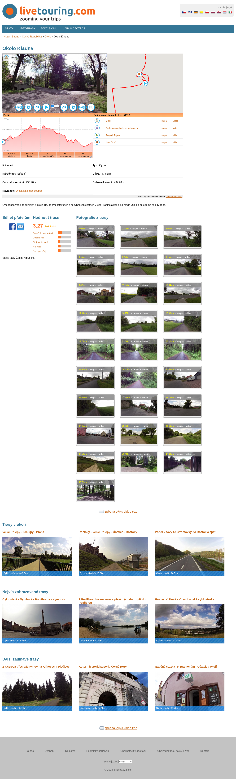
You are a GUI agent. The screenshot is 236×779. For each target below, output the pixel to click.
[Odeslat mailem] (20, 229)
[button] (139, 74)
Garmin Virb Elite (174, 196)
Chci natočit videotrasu (133, 751)
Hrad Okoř (110, 142)
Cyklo (47, 36)
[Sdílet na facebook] (12, 229)
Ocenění (49, 751)
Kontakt (204, 751)
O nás (30, 751)
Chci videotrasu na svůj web (173, 751)
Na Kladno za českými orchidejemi (122, 128)
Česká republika (32, 36)
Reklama (70, 751)
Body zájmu (49, 28)
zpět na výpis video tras (121, 511)
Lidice (108, 121)
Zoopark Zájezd (113, 135)
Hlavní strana (11, 36)
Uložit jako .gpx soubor (29, 190)
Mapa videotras (73, 28)
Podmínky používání (97, 751)
